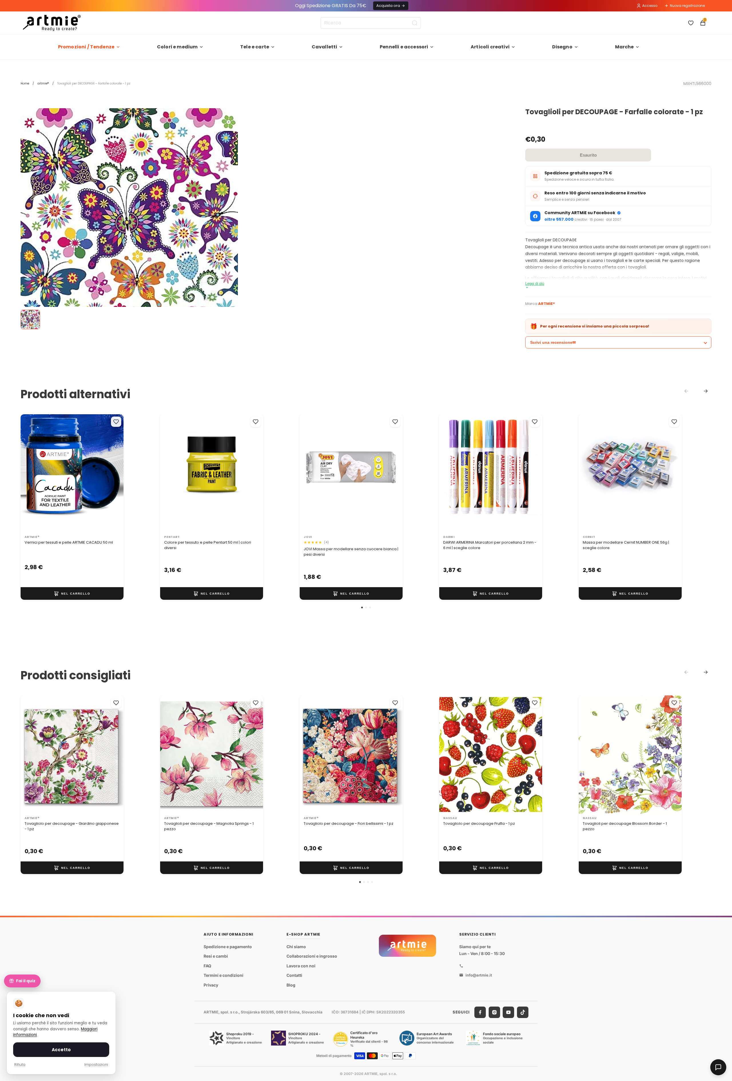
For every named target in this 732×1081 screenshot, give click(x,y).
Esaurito (588, 155)
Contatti (294, 975)
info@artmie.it (479, 975)
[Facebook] (480, 1012)
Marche (624, 47)
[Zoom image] (129, 217)
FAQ (207, 965)
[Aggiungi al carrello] (72, 593)
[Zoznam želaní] (691, 23)
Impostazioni (96, 1064)
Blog (291, 985)
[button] (362, 607)
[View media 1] (30, 319)
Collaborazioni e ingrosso (312, 956)
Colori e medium (177, 47)
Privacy (211, 985)
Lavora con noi (301, 965)
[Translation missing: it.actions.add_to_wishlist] (116, 422)
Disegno (562, 47)
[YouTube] (508, 1012)
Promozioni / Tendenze (86, 47)
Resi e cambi (216, 956)
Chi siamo (296, 946)
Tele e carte (254, 47)
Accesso (649, 5)
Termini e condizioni (223, 975)
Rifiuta (19, 1064)
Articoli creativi (490, 47)
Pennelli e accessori (404, 47)
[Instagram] (494, 1012)
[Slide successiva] (252, 473)
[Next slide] (705, 391)
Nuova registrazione (687, 5)
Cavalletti (324, 47)
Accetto (61, 1050)
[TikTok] (522, 1012)
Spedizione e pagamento (228, 946)
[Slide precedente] (170, 473)
